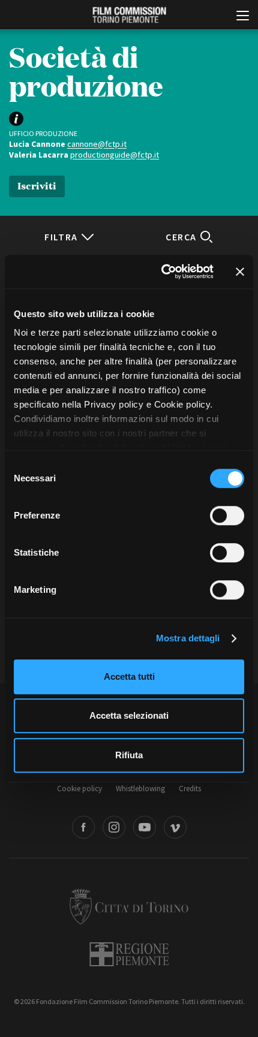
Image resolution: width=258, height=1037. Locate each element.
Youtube (144, 827)
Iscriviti (36, 184)
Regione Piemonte (129, 954)
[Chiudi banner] (240, 271)
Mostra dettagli (188, 638)
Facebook (83, 827)
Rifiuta (129, 755)
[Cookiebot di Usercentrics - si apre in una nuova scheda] (162, 271)
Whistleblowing (140, 788)
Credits (190, 788)
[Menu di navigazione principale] (242, 17)
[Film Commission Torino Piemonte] (129, 15)
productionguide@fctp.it (114, 154)
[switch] (227, 515)
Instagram (114, 827)
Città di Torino (129, 906)
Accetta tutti (129, 676)
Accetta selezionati (129, 715)
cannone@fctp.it (97, 143)
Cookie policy (79, 788)
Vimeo (175, 827)
